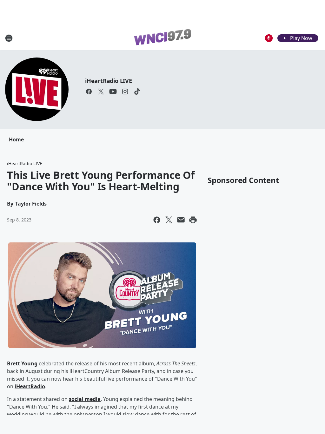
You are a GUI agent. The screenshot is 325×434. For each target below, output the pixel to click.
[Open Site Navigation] (9, 38)
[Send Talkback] (269, 38)
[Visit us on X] (101, 91)
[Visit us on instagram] (125, 91)
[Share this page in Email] (180, 219)
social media (85, 399)
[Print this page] (193, 219)
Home (16, 139)
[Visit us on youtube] (113, 91)
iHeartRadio (30, 386)
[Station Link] (162, 38)
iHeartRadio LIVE (108, 81)
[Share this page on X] (168, 219)
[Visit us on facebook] (89, 91)
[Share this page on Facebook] (156, 219)
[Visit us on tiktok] (137, 91)
